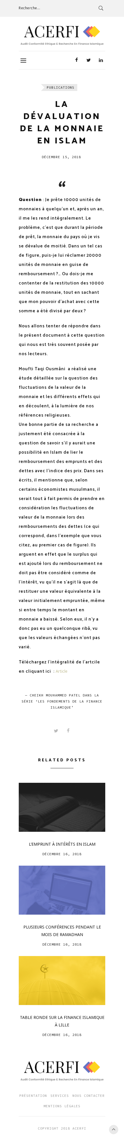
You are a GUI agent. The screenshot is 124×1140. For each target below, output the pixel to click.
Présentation (33, 1095)
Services (59, 1095)
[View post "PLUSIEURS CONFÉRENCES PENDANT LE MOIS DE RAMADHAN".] (62, 890)
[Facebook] (76, 60)
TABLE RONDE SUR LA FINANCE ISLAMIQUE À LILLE (62, 1021)
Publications (60, 87)
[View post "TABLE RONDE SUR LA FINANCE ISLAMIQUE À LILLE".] (62, 980)
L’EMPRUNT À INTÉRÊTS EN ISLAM (62, 844)
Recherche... (29, 8)
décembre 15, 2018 (61, 157)
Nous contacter (88, 1095)
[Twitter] (88, 60)
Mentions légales (62, 1106)
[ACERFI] (62, 35)
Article (61, 671)
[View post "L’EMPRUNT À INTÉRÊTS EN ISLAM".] (62, 807)
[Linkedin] (100, 60)
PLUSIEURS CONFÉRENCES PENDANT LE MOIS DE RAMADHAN (62, 930)
